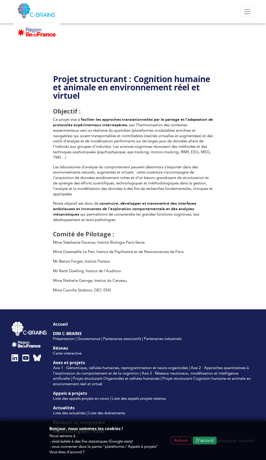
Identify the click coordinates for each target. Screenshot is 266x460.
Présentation (64, 339)
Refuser (181, 440)
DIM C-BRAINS (67, 333)
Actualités (64, 408)
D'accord (204, 440)
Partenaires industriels (163, 339)
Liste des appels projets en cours (81, 398)
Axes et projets (69, 362)
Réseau (60, 348)
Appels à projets (70, 393)
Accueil (60, 324)
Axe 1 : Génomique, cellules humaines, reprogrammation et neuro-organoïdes (120, 368)
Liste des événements (106, 413)
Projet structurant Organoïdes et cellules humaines (116, 378)
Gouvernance (88, 339)
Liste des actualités (69, 413)
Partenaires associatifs (122, 339)
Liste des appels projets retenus (139, 398)
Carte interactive (67, 353)
